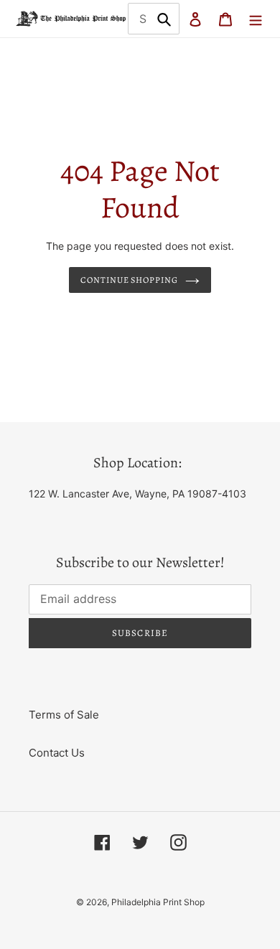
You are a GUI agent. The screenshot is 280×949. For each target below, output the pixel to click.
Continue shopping (129, 280)
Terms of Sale (64, 714)
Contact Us (57, 752)
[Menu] (256, 19)
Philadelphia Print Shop (158, 902)
